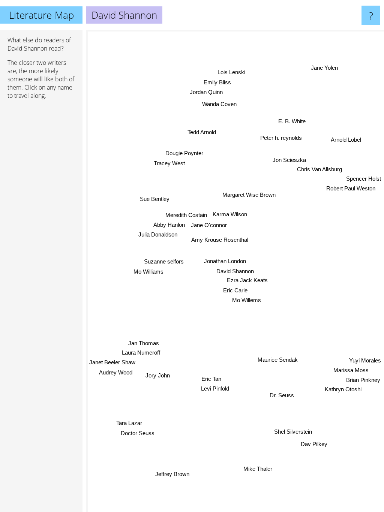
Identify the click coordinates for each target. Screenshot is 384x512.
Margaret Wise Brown (249, 194)
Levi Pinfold (216, 389)
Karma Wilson (230, 214)
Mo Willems (246, 300)
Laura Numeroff (141, 353)
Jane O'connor (209, 225)
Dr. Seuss (282, 394)
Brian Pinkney (363, 383)
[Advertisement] (41, 220)
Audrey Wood (115, 373)
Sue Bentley (155, 198)
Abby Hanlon (169, 225)
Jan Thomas (144, 343)
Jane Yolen (326, 70)
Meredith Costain (186, 215)
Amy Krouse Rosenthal (219, 240)
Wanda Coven (219, 104)
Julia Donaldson (158, 234)
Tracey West (169, 163)
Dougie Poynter (185, 153)
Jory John (158, 376)
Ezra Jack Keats (247, 280)
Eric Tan (212, 379)
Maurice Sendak (278, 359)
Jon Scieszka (288, 159)
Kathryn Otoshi (342, 392)
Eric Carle (235, 290)
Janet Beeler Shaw (112, 362)
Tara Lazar (129, 423)
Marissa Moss (350, 373)
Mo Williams (149, 271)
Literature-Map (41, 15)
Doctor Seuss (138, 433)
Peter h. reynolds (279, 136)
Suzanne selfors (164, 261)
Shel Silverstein (293, 431)
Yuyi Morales (365, 364)
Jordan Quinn (206, 92)
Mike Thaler (258, 469)
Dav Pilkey (314, 443)
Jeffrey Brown (172, 474)
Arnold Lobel (346, 139)
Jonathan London (225, 261)
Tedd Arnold (202, 132)
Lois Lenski (232, 72)
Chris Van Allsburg (318, 169)
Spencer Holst (363, 175)
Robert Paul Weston (350, 185)
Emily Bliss (217, 82)
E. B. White (292, 121)
